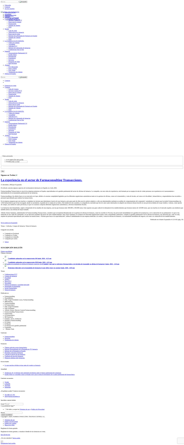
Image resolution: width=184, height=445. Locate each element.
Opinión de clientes (14, 25)
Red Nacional (12, 63)
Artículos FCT (12, 46)
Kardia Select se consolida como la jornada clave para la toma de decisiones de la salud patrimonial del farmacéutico (40, 374)
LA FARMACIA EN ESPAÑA (14, 41)
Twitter (7, 382)
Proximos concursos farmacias (14, 353)
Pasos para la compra (14, 22)
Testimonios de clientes (15, 72)
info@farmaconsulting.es (12, 396)
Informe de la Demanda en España (15, 351)
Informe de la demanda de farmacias (19, 48)
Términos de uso (25, 409)
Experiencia (12, 58)
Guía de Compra (13, 89)
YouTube (7, 385)
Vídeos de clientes (13, 43)
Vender (7, 29)
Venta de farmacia (10, 290)
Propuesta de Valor (14, 61)
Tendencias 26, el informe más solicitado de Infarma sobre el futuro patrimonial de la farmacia (33, 373)
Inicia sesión (16, 438)
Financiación (12, 24)
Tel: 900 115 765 (10, 395)
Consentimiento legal (8, 406)
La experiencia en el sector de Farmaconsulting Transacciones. (41, 180)
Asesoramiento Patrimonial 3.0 (17, 53)
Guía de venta (12, 30)
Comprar (7, 87)
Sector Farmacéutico (11, 288)
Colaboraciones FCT (11, 274)
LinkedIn (7, 384)
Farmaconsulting (10, 336)
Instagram (8, 387)
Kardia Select (12, 55)
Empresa (7, 51)
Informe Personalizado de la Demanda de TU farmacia (21, 349)
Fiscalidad (8, 278)
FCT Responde (13, 67)
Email (3, 404)
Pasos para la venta (14, 34)
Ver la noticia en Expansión (9, 223)
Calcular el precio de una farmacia (15, 354)
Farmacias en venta (10, 85)
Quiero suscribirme (6, 251)
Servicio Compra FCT (15, 91)
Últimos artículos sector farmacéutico (16, 347)
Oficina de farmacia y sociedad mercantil (17, 285)
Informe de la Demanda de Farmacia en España (22, 36)
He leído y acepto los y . (26, 409)
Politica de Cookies (10, 423)
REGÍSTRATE (5, 435)
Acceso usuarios (9, 8)
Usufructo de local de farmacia (14, 356)
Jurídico (7, 279)
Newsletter (8, 283)
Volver (7, 242)
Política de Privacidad (37, 409)
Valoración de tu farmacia (16, 32)
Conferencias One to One (16, 49)
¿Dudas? (7, 65)
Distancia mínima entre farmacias (15, 358)
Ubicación (8, 5)
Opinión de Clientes (14, 37)
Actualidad (11, 44)
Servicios (11, 60)
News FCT (8, 281)
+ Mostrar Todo (9, 329)
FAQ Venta (11, 70)
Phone (3, 413)
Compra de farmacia (11, 276)
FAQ (10, 27)
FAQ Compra (12, 68)
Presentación (12, 56)
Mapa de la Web (9, 425)
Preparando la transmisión (12, 286)
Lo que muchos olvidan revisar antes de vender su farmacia (22, 365)
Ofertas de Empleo (10, 74)
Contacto (7, 7)
